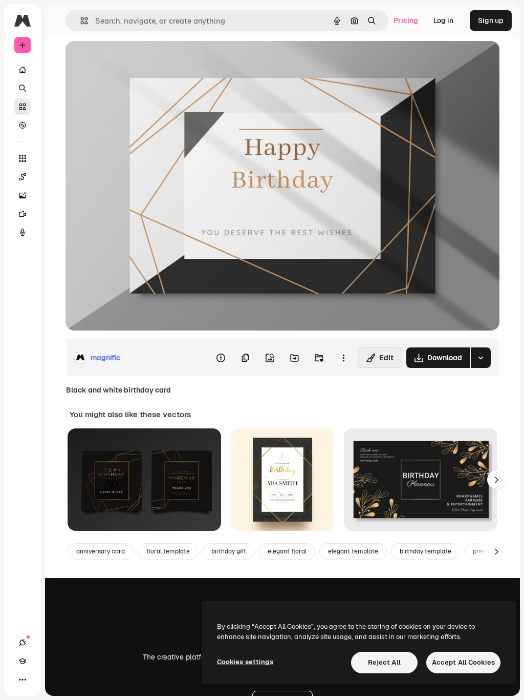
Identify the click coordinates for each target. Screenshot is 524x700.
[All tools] (22, 158)
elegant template (353, 551)
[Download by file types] (480, 357)
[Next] (496, 479)
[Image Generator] (22, 195)
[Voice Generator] (22, 232)
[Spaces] (22, 177)
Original (131, 60)
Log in (443, 20)
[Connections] (22, 642)
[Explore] (22, 125)
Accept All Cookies (463, 662)
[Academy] (22, 661)
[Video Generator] (22, 213)
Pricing (406, 20)
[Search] (22, 88)
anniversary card (100, 551)
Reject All (384, 662)
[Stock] (22, 106)
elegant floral (287, 551)
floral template (168, 551)
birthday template (425, 551)
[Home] (22, 69)
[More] (22, 679)
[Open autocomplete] (80, 21)
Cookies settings (245, 661)
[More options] (343, 357)
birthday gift (228, 551)
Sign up (491, 20)
